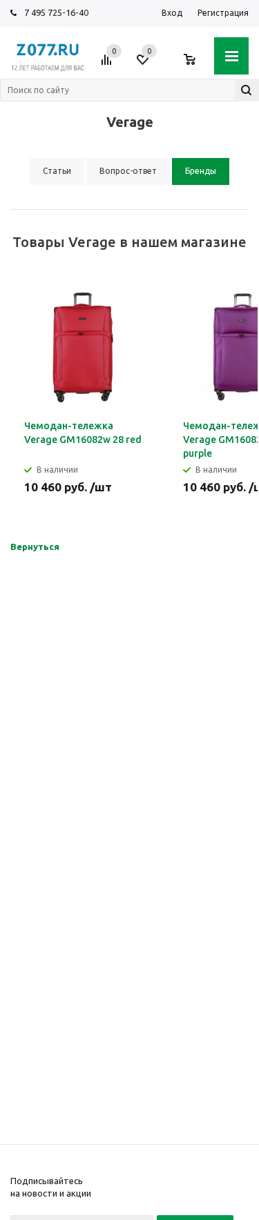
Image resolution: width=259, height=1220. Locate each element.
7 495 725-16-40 (56, 12)
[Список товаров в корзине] (196, 65)
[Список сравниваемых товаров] (108, 65)
